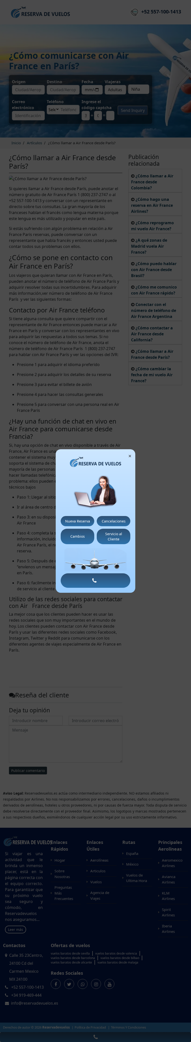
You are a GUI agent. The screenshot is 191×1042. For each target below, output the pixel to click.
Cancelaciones (114, 521)
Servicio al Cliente (113, 536)
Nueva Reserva (77, 521)
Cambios (77, 536)
